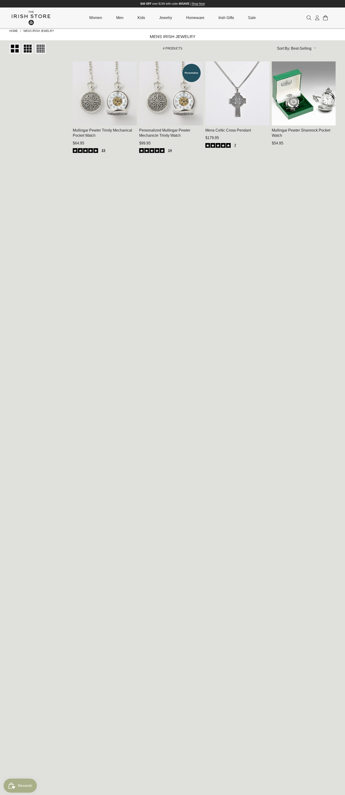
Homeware (195, 18)
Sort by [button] (294, 48)
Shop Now (198, 3)
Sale (252, 18)
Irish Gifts (226, 18)
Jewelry (165, 18)
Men (119, 18)
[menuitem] (95, 18)
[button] (309, 17)
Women (95, 18)
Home (13, 31)
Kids (141, 18)
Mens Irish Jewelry (38, 31)
